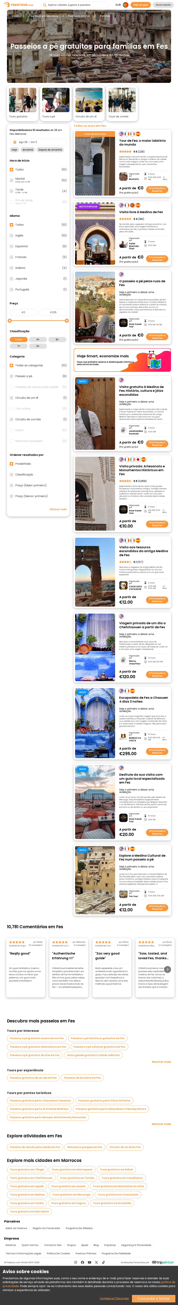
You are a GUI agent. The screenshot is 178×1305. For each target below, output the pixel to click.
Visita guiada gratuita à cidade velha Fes (93, 1055)
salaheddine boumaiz (136, 432)
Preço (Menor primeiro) (31, 496)
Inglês (41, 235)
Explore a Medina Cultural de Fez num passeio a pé (142, 858)
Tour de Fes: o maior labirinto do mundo (142, 143)
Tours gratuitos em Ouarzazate (118, 1194)
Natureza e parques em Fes (84, 1147)
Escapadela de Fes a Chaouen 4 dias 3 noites (143, 700)
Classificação (24, 474)
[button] (22, 103)
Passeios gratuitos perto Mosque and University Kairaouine (48, 1117)
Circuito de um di (41, 398)
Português (41, 289)
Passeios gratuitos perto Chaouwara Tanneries (40, 1100)
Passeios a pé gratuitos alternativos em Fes (38, 1047)
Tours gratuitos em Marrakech (29, 1211)
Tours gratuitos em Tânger (27, 1169)
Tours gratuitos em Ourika (27, 1203)
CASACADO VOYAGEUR (135, 587)
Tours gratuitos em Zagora (68, 1203)
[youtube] (89, 1262)
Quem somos (30, 1245)
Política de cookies (58, 1253)
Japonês (41, 279)
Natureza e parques (41, 441)
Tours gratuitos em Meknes (27, 1194)
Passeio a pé (41, 376)
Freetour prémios (86, 1253)
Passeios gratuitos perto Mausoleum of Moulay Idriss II (111, 1109)
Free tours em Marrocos (43, 16)
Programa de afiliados (79, 1228)
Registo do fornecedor (46, 1228)
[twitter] (96, 1262)
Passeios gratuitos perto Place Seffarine (104, 1100)
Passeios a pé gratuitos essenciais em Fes (37, 1038)
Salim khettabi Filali (134, 246)
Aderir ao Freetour (16, 1228)
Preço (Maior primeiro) (31, 485)
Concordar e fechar (153, 1298)
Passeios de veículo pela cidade (41, 387)
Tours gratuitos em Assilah (68, 1186)
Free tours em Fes (79, 16)
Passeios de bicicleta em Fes (82, 1078)
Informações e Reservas (157, 189)
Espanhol (41, 246)
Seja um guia (141, 4)
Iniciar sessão (163, 4)
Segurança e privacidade (136, 1245)
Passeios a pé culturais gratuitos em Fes (99, 1047)
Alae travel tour (135, 325)
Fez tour (133, 896)
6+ (38, 346)
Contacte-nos (53, 1245)
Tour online (41, 408)
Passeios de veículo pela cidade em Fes (35, 1147)
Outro (41, 430)
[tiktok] (103, 1262)
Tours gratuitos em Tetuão (77, 1178)
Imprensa (110, 1245)
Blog (96, 1245)
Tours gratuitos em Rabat (116, 1169)
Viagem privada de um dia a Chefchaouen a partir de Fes (142, 625)
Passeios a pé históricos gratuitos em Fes (97, 1038)
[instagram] (76, 1262)
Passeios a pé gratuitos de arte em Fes (35, 1055)
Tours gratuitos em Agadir (27, 1186)
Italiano (41, 268)
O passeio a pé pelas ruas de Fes (142, 283)
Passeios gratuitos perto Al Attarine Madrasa (39, 1109)
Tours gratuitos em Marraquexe (72, 1169)
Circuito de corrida (41, 419)
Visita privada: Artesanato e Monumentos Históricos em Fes (142, 470)
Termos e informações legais (23, 1253)
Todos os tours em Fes (90, 126)
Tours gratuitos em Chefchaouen (31, 1178)
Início (15, 16)
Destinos (11, 1245)
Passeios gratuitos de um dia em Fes (33, 1078)
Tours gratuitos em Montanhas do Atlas (118, 1186)
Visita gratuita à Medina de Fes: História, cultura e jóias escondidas (141, 391)
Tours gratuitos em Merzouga (71, 1194)
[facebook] (82, 1262)
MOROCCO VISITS (135, 739)
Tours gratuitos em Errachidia (112, 1203)
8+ (57, 339)
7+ (18, 346)
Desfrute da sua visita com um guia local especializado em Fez (142, 779)
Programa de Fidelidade (116, 1253)
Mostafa (134, 179)
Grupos (71, 1245)
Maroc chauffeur (134, 662)
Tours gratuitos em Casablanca (122, 1178)
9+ (38, 339)
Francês (41, 257)
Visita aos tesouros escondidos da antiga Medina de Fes (143, 551)
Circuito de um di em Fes (125, 1147)
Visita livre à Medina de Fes (141, 212)
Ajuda (84, 1245)
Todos (18, 339)
